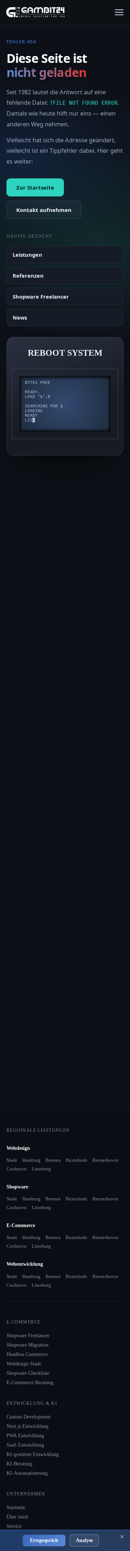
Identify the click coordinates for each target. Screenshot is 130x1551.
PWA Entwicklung (25, 1435)
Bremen (53, 1160)
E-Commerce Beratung (29, 1382)
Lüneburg (41, 1168)
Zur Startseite (35, 187)
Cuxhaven (16, 1168)
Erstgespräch (44, 1540)
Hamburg (31, 1160)
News (20, 317)
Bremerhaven (105, 1160)
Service (14, 1526)
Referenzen (28, 275)
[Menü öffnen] (119, 12)
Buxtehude (76, 1160)
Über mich (17, 1517)
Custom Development (28, 1417)
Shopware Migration (27, 1345)
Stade (11, 1160)
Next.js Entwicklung (27, 1426)
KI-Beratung (19, 1463)
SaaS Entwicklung (25, 1445)
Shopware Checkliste (27, 1373)
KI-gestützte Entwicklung (32, 1454)
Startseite (15, 1507)
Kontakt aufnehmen (44, 209)
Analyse (84, 1540)
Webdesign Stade (23, 1363)
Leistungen (27, 254)
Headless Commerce (27, 1354)
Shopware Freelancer (41, 296)
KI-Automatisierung (27, 1473)
